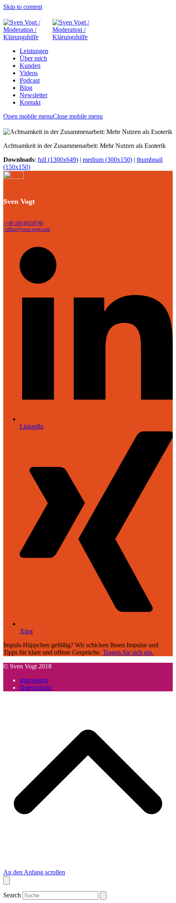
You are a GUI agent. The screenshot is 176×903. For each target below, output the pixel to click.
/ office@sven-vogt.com (26, 229)
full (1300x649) (58, 159)
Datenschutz (36, 687)
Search (12, 895)
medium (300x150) (107, 159)
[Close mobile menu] (6, 880)
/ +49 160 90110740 (23, 223)
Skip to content (22, 6)
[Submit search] (103, 895)
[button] (53, 116)
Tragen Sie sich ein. (128, 652)
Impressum (34, 680)
